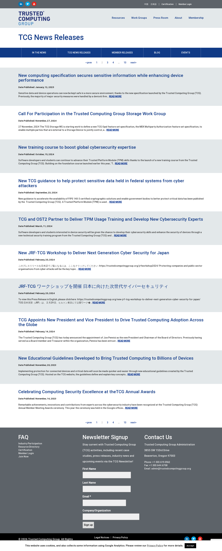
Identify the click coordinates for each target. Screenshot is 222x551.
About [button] (178, 17)
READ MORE (115, 96)
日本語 (154, 4)
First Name (89, 468)
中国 (146, 4)
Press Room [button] (160, 17)
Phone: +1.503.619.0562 (157, 462)
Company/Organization (97, 510)
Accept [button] (190, 545)
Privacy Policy (120, 537)
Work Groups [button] (139, 17)
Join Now (23, 456)
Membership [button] (196, 17)
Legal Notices (101, 537)
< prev (88, 62)
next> (134, 62)
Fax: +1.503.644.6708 (156, 465)
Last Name (89, 482)
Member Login (185, 4)
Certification (168, 4)
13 (125, 62)
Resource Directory (28, 446)
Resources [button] (118, 17)
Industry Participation (30, 443)
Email (87, 496)
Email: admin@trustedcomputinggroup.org (167, 468)
